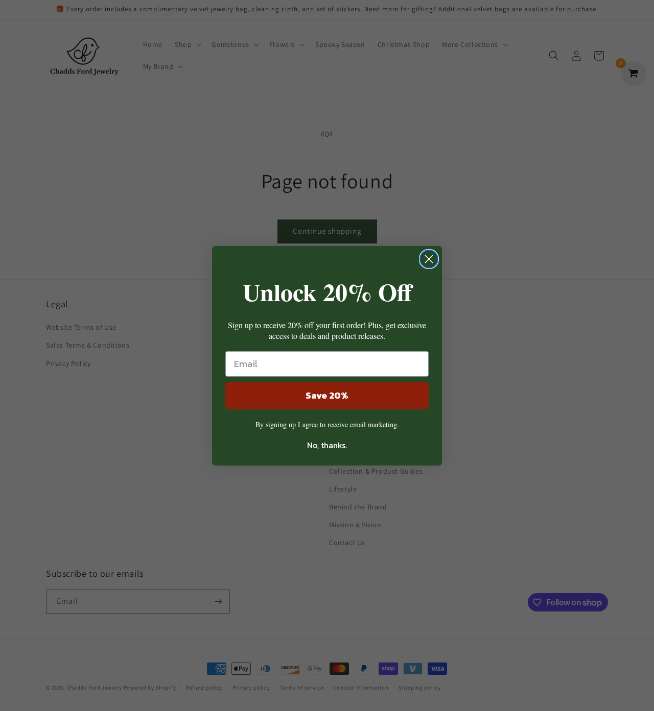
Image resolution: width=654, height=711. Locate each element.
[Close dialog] (429, 259)
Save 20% (327, 395)
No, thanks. (327, 445)
